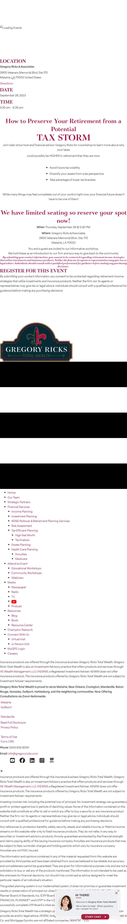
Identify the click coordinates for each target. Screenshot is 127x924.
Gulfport (6, 707)
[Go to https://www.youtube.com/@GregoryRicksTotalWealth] (12, 760)
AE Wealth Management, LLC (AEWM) (24, 671)
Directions (6, 83)
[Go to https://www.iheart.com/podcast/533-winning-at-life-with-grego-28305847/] (51, 760)
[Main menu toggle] (63, 20)
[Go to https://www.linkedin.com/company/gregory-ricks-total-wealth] (32, 760)
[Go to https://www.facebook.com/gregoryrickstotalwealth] (22, 760)
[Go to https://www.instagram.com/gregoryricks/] (42, 760)
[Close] (1, 771)
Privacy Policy (9, 727)
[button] (16, 320)
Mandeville (7, 716)
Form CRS (7, 741)
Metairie (6, 702)
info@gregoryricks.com (23, 753)
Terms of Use (9, 737)
